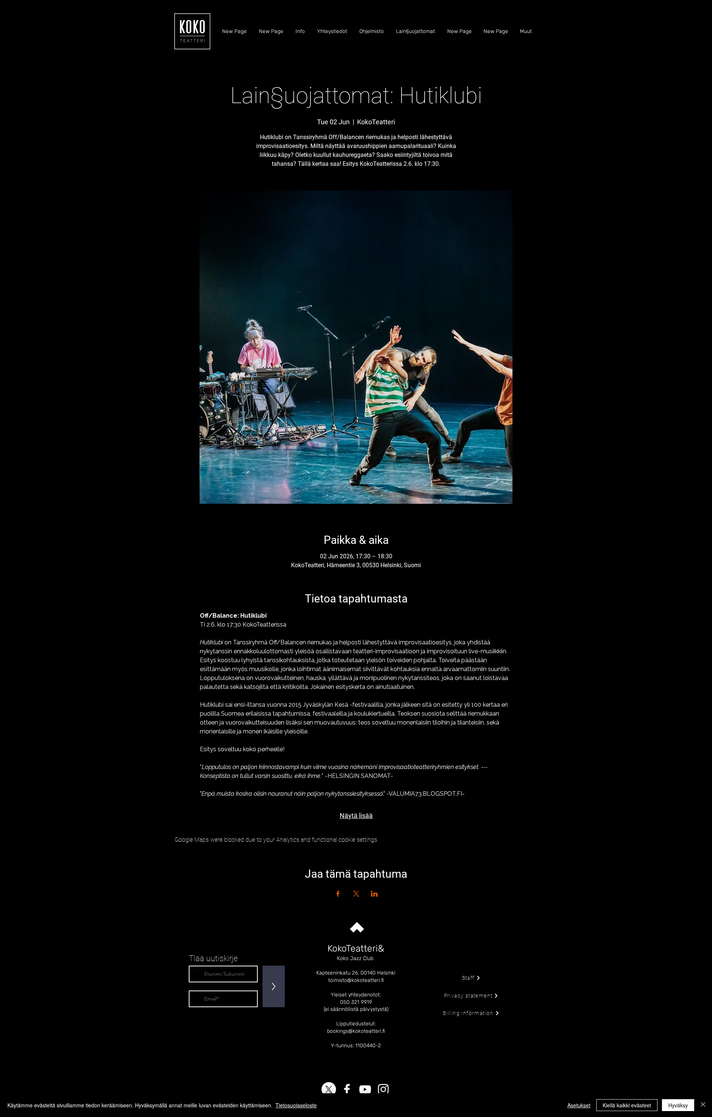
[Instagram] (383, 1089)
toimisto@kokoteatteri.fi (356, 980)
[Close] (703, 1105)
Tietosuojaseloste (296, 1105)
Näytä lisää (356, 815)
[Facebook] (347, 1089)
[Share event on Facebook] (338, 894)
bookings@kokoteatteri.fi (356, 1031)
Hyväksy (678, 1105)
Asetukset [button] (578, 1105)
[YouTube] (365, 1089)
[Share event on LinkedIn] (374, 894)
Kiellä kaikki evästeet (627, 1105)
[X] (329, 1089)
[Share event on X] (356, 894)
